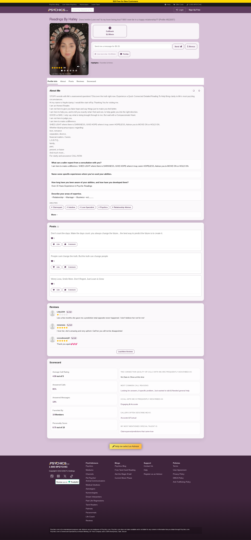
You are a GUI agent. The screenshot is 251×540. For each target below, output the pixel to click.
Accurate (134, 404)
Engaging (125, 404)
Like (58, 244)
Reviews (80, 81)
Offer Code (179, 4)
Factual (133, 418)
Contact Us (148, 466)
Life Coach (90, 517)
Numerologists (92, 493)
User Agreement (179, 470)
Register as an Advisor (153, 474)
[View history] (199, 90)
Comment (72, 244)
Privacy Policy (178, 474)
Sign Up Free (194, 10)
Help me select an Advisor (127, 446)
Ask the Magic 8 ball (123, 474)
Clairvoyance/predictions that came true (137, 431)
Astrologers (90, 489)
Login (181, 10)
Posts (71, 81)
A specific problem (145, 391)
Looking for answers (129, 391)
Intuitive (72, 207)
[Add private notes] (194, 90)
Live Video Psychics (69, 4)
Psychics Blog (54, 4)
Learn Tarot (96, 4)
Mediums (89, 470)
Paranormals (91, 513)
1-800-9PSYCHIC (195, 4)
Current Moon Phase (123, 478)
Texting (125, 54)
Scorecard (91, 81)
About (63, 81)
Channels (90, 474)
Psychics (104, 207)
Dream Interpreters (94, 497)
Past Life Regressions (95, 501)
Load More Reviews (125, 352)
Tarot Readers (92, 505)
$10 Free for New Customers (125, 1)
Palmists (89, 509)
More (53, 215)
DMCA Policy (178, 478)
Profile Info (52, 81)
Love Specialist (87, 207)
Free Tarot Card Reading (125, 470)
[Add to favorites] (84, 66)
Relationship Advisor (122, 207)
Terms (175, 466)
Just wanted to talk (162, 391)
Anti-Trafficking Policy (182, 482)
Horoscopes (84, 4)
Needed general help (180, 391)
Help (168, 4)
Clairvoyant (57, 207)
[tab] (62, 70)
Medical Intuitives (93, 485)
